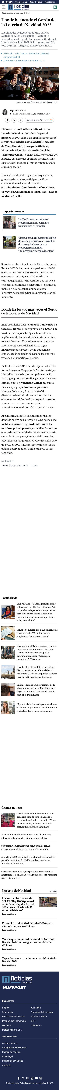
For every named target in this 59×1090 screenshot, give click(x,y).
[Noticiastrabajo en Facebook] (18, 1078)
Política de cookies (11, 1051)
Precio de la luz (21, 2)
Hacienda (6, 1025)
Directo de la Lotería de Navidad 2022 (24, 60)
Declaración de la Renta (13, 1016)
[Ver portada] (18, 7)
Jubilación (36, 1007)
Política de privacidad (12, 1060)
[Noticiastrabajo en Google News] (40, 1078)
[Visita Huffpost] (55, 7)
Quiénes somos (9, 1043)
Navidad (34, 465)
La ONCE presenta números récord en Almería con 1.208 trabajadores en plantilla (33, 222)
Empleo (5, 1007)
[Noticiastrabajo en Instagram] (27, 1078)
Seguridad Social (39, 1016)
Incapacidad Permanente (14, 1020)
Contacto (6, 1065)
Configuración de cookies (14, 1047)
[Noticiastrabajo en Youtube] (36, 1078)
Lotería (4, 465)
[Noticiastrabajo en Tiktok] (31, 1078)
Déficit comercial (51, 2)
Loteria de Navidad (19, 465)
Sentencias (7, 1012)
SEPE (33, 1020)
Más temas (36, 1025)
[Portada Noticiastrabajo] (29, 979)
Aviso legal (7, 1056)
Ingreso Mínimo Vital (12, 1029)
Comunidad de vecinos (42, 1012)
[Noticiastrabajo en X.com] (23, 1078)
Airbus (39, 2)
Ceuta (32, 2)
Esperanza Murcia (18, 110)
